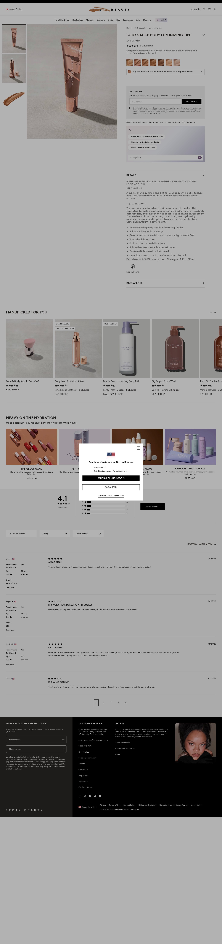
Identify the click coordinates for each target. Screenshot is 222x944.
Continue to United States (111, 478)
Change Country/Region (111, 495)
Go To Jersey (111, 487)
